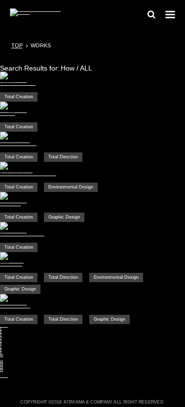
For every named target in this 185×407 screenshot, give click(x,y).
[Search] (151, 16)
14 (1, 367)
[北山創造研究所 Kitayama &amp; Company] (36, 14)
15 (1, 370)
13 (1, 364)
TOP (17, 45)
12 (1, 361)
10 (1, 355)
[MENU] (170, 14)
